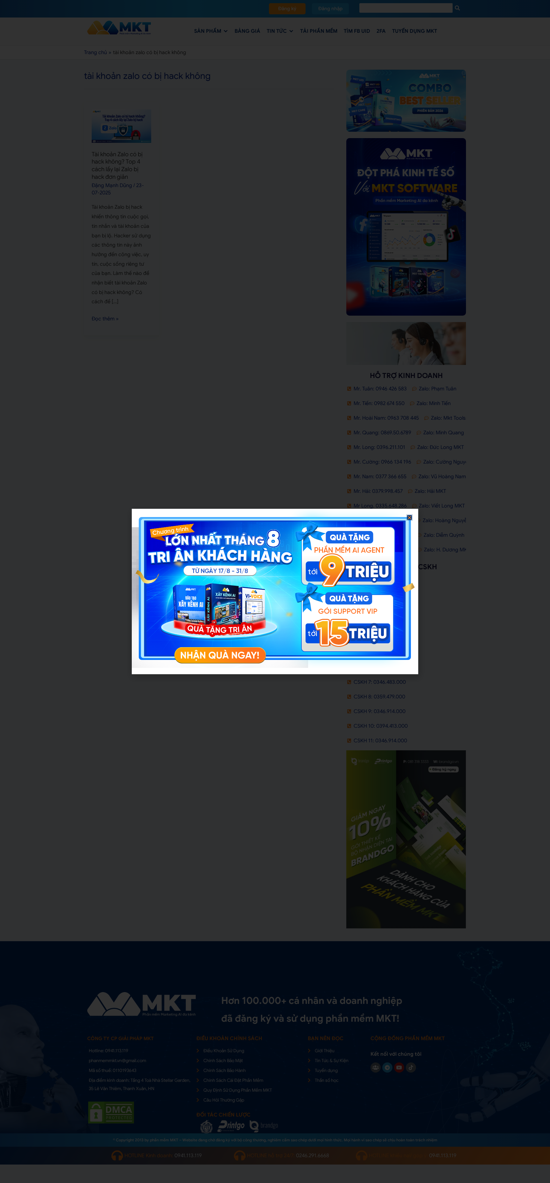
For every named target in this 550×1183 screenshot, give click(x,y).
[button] (409, 517)
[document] (275, 591)
